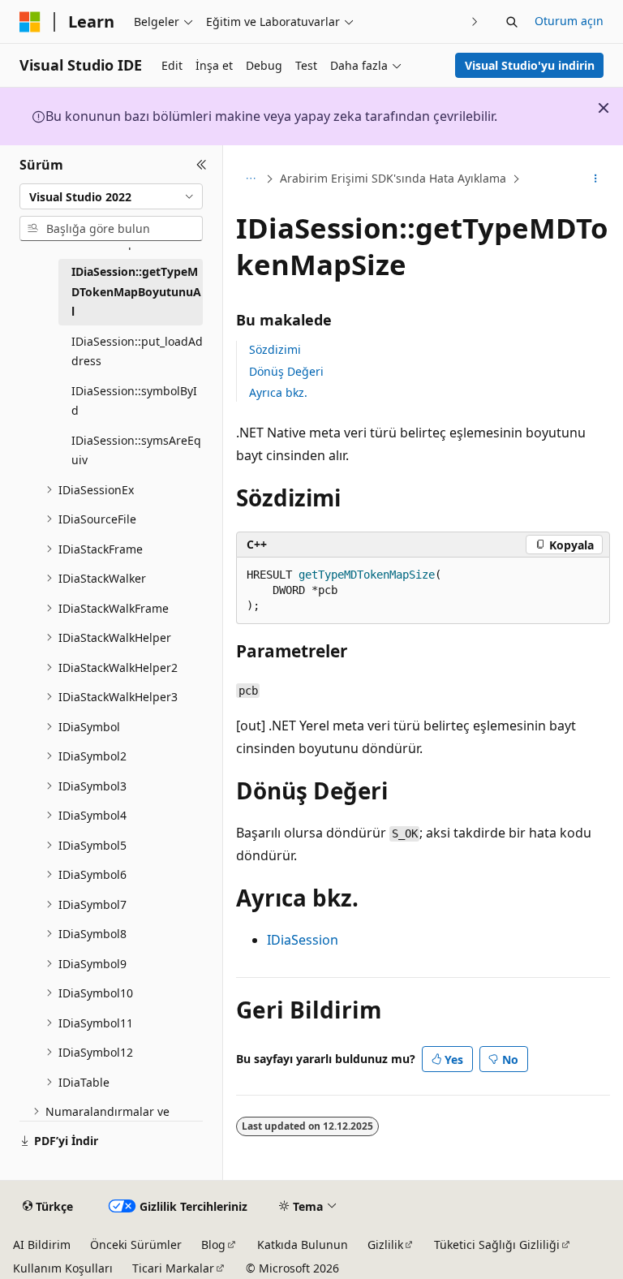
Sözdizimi (275, 349)
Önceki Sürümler (136, 1244)
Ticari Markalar (173, 1268)
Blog (213, 1244)
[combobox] (111, 196)
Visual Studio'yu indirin (530, 65)
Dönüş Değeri (286, 371)
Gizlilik (385, 1244)
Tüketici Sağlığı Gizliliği (497, 1244)
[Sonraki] (475, 21)
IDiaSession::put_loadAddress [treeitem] (137, 351)
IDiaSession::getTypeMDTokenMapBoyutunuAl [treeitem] (136, 291)
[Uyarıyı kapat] (604, 108)
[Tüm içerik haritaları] (250, 179)
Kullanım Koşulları (63, 1268)
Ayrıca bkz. (278, 392)
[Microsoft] (30, 21)
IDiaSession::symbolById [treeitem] (134, 401)
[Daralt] (201, 165)
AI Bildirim (42, 1244)
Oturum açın (569, 20)
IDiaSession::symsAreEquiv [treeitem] (136, 450)
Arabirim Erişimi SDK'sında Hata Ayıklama (393, 178)
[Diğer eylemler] (596, 179)
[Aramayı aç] (512, 22)
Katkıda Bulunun (302, 1244)
